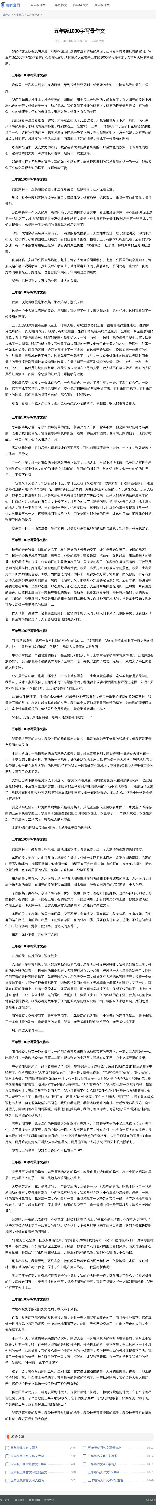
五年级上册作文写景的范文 (29, 1472)
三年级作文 (59, 5)
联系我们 (20, 1500)
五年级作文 (38, 5)
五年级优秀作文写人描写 (27, 1480)
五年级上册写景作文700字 (28, 1464)
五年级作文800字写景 (102, 1456)
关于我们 (5, 1500)
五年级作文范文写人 (24, 1447)
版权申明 (34, 1500)
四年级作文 (80, 5)
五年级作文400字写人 (102, 1464)
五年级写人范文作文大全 (27, 1456)
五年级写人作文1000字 (103, 1472)
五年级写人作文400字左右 (105, 1480)
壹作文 (7, 14)
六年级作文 (102, 5)
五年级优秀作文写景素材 (104, 1447)
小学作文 (19, 14)
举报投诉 (49, 1500)
